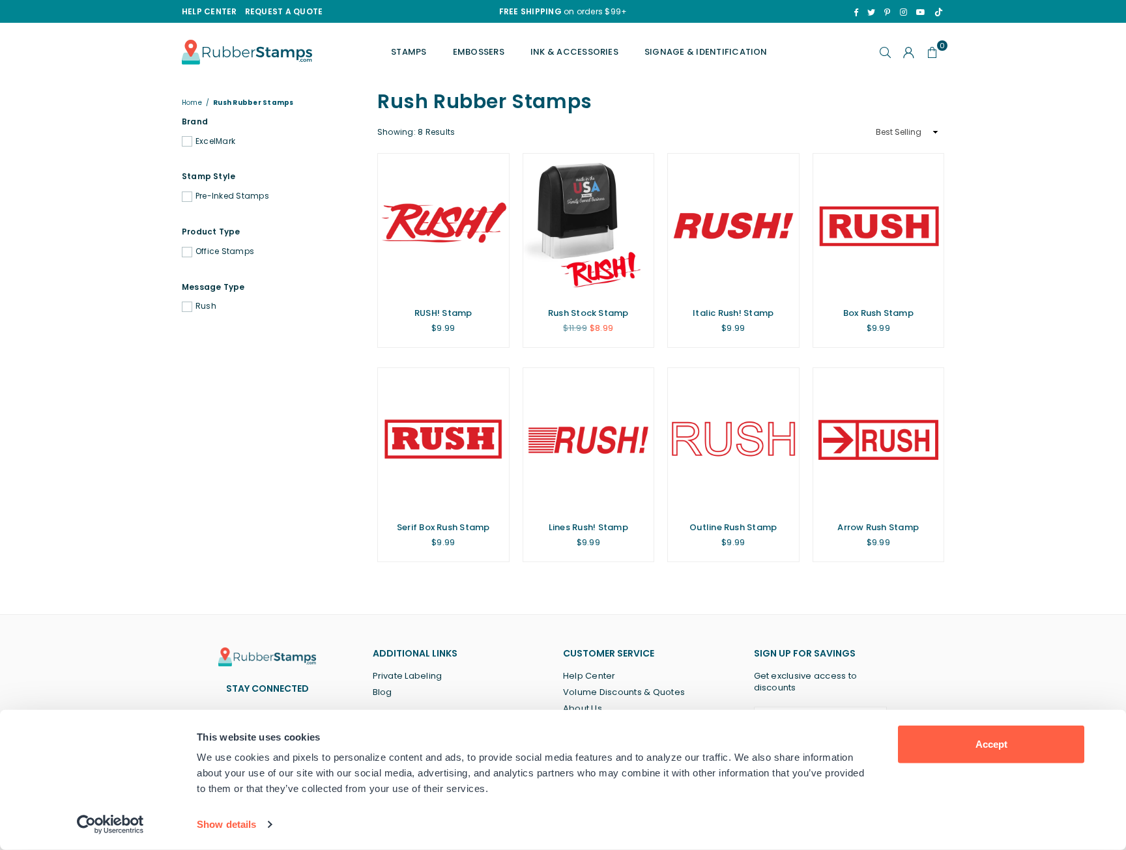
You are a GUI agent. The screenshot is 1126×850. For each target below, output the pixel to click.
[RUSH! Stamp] (443, 226)
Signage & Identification (706, 52)
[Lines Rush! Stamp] (588, 440)
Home (192, 102)
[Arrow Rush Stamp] (878, 440)
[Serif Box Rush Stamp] (443, 440)
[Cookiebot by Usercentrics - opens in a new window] (110, 824)
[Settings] (909, 52)
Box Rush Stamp (878, 313)
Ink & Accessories (574, 52)
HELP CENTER (209, 11)
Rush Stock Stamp (588, 313)
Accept (991, 744)
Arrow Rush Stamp (878, 527)
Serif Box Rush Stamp (443, 527)
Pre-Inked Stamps (232, 196)
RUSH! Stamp (443, 313)
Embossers (478, 52)
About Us (582, 708)
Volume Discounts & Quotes (624, 692)
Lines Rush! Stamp (588, 527)
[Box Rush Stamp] (878, 226)
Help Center (589, 676)
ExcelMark (215, 141)
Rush (205, 306)
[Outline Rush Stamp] (733, 440)
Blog (382, 692)
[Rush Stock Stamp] (588, 226)
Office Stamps (224, 251)
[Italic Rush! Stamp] (733, 226)
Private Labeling (407, 676)
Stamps (408, 52)
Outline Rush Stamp (733, 527)
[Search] (885, 52)
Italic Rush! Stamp (733, 313)
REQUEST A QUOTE (284, 11)
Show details (226, 824)
